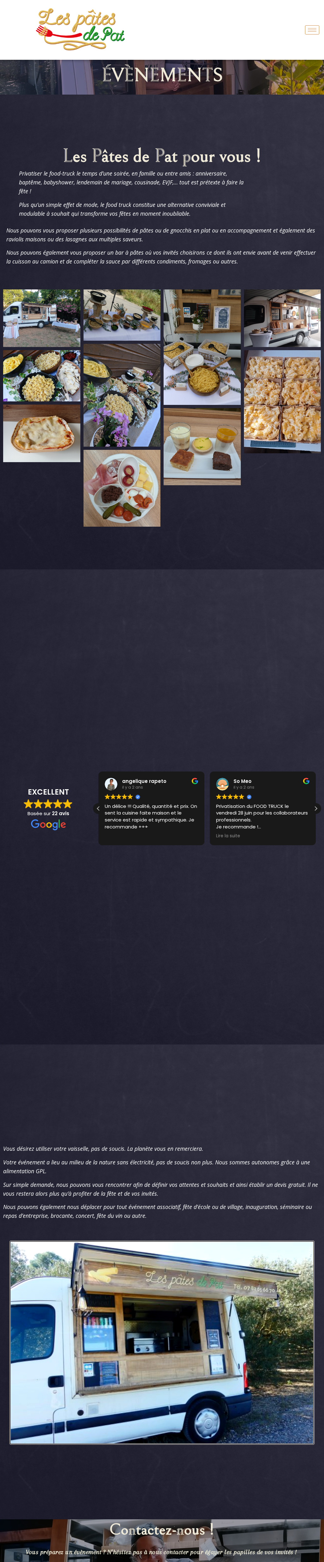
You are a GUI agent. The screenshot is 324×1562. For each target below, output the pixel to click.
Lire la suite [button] (117, 836)
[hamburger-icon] (312, 29)
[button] (316, 808)
